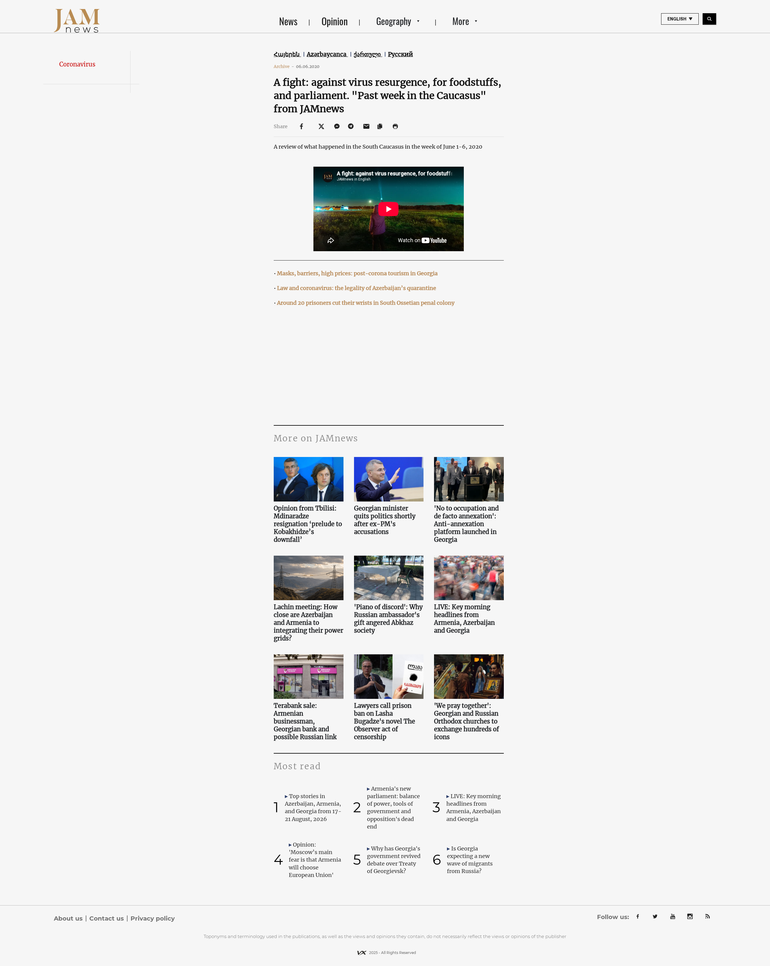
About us (68, 918)
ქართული (368, 54)
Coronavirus (77, 64)
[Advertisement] (389, 365)
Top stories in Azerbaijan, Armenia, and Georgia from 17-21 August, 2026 (313, 807)
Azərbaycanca (327, 54)
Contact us (106, 918)
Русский (400, 54)
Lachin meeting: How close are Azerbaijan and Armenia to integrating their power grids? (308, 622)
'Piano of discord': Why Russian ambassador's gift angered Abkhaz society (388, 618)
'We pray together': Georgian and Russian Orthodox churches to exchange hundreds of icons (466, 721)
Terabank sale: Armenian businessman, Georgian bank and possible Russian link (305, 721)
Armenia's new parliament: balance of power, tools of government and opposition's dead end (393, 807)
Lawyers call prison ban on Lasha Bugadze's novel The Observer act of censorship (384, 721)
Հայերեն (287, 54)
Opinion (335, 21)
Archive (284, 66)
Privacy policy (153, 918)
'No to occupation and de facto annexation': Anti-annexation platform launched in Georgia (466, 524)
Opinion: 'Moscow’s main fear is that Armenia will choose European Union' (315, 859)
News (288, 21)
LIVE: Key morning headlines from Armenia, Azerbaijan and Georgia (464, 618)
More (460, 21)
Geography (393, 21)
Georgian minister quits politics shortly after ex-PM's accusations (384, 520)
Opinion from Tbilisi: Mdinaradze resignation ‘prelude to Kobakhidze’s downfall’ (308, 524)
